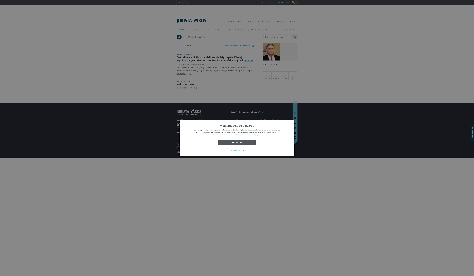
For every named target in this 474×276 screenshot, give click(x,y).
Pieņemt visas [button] (237, 142)
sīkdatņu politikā (257, 135)
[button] (237, 150)
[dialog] (237, 138)
